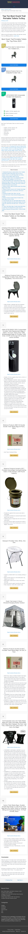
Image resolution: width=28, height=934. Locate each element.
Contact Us (23, 931)
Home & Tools (4, 909)
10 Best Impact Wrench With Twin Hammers (10, 896)
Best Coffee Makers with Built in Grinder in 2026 (11, 891)
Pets (2, 912)
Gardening (3, 906)
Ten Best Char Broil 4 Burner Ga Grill (9, 898)
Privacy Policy (11, 929)
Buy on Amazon (14, 262)
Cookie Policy (17, 929)
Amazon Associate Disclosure (8, 931)
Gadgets (3, 905)
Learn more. (16, 36)
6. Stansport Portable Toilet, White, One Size (11, 193)
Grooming (3, 908)
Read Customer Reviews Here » (14, 258)
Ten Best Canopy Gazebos (6, 892)
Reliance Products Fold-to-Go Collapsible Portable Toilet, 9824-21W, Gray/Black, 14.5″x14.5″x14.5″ (12, 159)
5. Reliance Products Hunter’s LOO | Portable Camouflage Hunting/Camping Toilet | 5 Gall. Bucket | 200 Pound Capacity (13, 191)
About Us (18, 931)
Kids (2, 911)
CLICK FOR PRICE (14, 65)
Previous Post (8, 880)
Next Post (20, 880)
